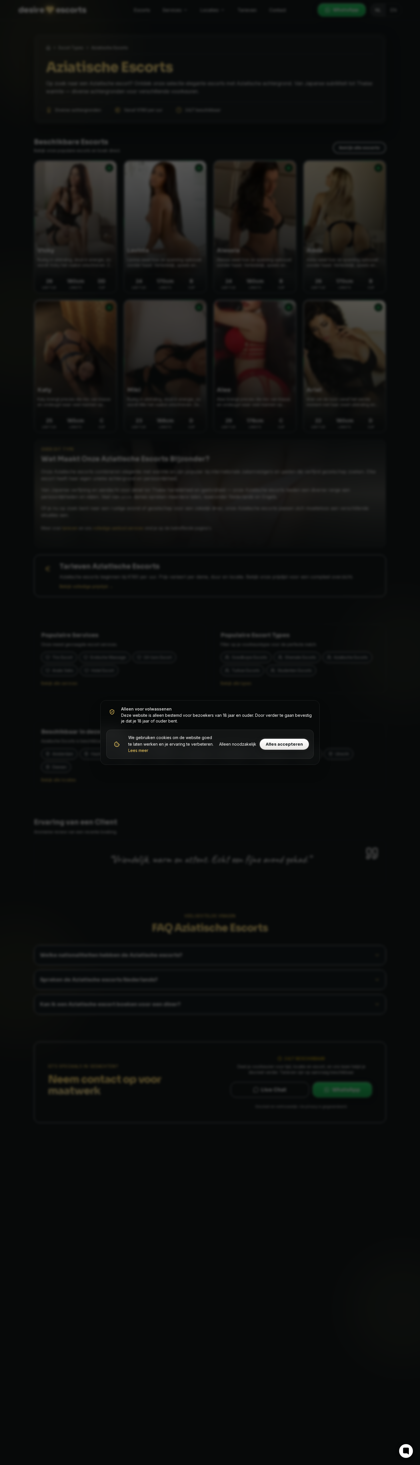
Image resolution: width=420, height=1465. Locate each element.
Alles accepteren (284, 744)
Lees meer (138, 750)
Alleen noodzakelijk (237, 744)
